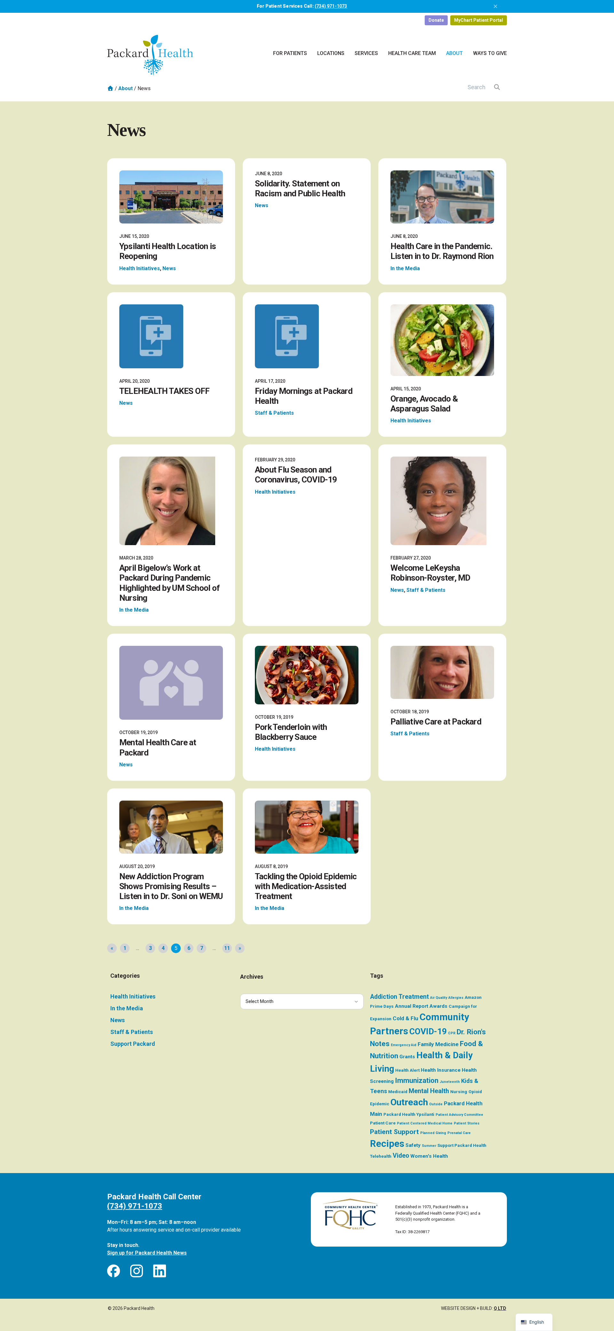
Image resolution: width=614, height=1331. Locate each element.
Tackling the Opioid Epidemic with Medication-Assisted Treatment (306, 886)
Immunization (416, 1080)
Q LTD (500, 1308)
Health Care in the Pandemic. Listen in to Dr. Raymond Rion (441, 251)
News (169, 268)
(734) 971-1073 (331, 6)
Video (401, 1155)
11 (227, 948)
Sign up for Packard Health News (147, 1253)
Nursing (458, 1091)
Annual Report (411, 1006)
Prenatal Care (459, 1133)
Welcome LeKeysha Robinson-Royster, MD (430, 573)
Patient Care (383, 1122)
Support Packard (132, 1043)
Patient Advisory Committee (459, 1115)
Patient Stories (466, 1123)
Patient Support (394, 1132)
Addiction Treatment (399, 996)
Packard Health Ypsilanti (408, 1114)
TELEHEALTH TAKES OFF (164, 391)
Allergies (455, 998)
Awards (438, 1006)
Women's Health (429, 1156)
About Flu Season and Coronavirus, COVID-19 (296, 474)
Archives (251, 976)
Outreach (409, 1102)
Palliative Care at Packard (435, 721)
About (125, 88)
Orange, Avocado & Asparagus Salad (424, 403)
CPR (451, 1033)
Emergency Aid (403, 1045)
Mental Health (429, 1091)
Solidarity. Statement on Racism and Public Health (300, 188)
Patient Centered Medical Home (425, 1123)
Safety (413, 1145)
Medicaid (397, 1091)
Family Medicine (438, 1044)
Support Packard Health (461, 1145)
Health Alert (407, 1070)
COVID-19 (428, 1031)
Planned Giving (433, 1133)
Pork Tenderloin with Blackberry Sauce (291, 732)
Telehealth (380, 1156)
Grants (407, 1057)
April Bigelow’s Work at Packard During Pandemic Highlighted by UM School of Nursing (169, 583)
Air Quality (438, 998)
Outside (436, 1104)
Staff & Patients (274, 413)
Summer (429, 1146)
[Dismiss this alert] (495, 6)
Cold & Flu (405, 1018)
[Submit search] (497, 86)
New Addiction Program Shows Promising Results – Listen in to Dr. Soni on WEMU (171, 886)
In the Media (405, 268)
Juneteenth (450, 1082)
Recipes (387, 1143)
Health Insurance (440, 1070)
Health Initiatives (139, 268)
